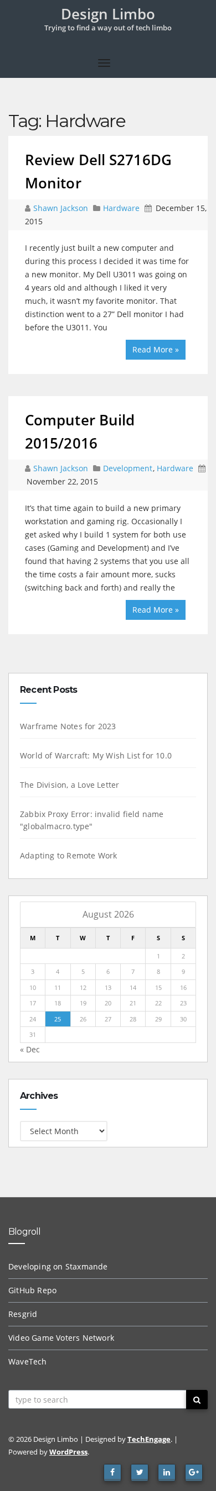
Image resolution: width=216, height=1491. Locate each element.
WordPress (68, 1452)
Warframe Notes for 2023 (68, 726)
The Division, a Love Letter (69, 784)
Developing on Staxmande (58, 1266)
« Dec (30, 1049)
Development (127, 468)
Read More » (155, 349)
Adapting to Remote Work (68, 855)
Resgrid (22, 1314)
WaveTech (27, 1361)
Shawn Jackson (61, 208)
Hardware (121, 208)
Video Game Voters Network (61, 1337)
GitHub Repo (32, 1290)
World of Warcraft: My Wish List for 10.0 (96, 755)
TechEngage (149, 1439)
